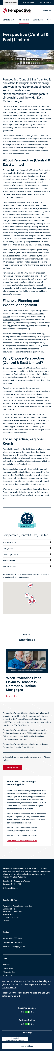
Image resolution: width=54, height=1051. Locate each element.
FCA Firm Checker (21, 725)
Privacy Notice (9, 972)
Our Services (38, 20)
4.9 (27, 517)
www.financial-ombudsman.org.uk (22, 840)
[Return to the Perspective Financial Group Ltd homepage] (17, 10)
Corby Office (8, 548)
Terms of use (8, 968)
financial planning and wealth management (21, 478)
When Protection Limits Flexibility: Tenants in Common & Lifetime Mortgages (23, 684)
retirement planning (11, 319)
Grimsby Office (9, 560)
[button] (34, 601)
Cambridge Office (10, 554)
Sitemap (6, 964)
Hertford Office (9, 566)
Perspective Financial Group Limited (18, 276)
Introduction (24, 20)
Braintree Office (9, 542)
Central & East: (9, 20)
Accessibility (10, 3)
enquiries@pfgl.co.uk (16, 946)
